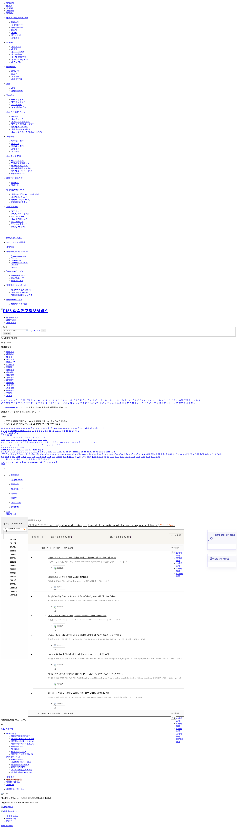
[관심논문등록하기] (39, 520)
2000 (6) (13, 584)
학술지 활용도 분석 (19, 166)
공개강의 (15, 38)
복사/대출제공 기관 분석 (21, 168)
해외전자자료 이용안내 (16, 285)
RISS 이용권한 (17, 119)
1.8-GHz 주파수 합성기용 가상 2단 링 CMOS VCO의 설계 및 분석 (78, 654)
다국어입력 (11, 323)
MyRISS (9, 8)
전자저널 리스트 (18, 275)
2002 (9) (13, 576)
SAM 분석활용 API (19, 224)
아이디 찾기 (16, 76)
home (8, 512)
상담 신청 (15, 144)
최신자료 (15, 183)
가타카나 (10, 354)
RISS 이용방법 (17, 99)
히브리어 (10, 370)
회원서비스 (11, 67)
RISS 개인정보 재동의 (15, 242)
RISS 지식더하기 (18, 102)
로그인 (9, 6)
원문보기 (60, 568)
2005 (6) (13, 565)
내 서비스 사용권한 (19, 59)
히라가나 (10, 352)
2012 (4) (13, 539)
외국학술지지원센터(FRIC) (22, 741)
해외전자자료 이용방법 (21, 129)
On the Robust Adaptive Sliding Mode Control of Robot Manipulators (77, 615)
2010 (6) (13, 547)
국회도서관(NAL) (18, 767)
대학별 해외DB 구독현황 (21, 295)
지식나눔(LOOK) (18, 752)
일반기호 (10, 390)
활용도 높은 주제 (18, 173)
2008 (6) (13, 554)
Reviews (14, 265)
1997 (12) (13, 595)
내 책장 (14, 49)
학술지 (14, 30)
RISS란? (14, 116)
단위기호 (10, 388)
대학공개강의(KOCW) (20, 736)
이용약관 (10, 777)
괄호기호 (10, 372)
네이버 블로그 (12, 816)
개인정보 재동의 (13, 782)
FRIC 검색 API (17, 222)
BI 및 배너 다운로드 (19, 107)
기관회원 (15, 749)
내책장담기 (56, 548)
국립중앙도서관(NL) (20, 764)
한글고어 (10, 359)
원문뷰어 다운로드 (14, 238)
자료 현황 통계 (17, 160)
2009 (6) (13, 550)
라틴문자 (10, 383)
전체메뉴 (10, 13)
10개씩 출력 (175, 548)
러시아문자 (11, 385)
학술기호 (10, 375)
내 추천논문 (16, 47)
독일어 (9, 367)
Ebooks (14, 258)
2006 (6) (13, 562)
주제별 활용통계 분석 (20, 163)
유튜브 (9, 821)
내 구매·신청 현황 (18, 57)
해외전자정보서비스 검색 (17, 251)
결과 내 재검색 (10, 338)
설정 (8, 84)
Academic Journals (18, 256)
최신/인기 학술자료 (14, 178)
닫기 (3, 464)
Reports (14, 267)
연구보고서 (16, 35)
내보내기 (44, 548)
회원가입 (10, 3)
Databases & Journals (14, 271)
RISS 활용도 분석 (13, 156)
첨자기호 (10, 380)
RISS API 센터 (12, 207)
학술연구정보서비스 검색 (17, 18)
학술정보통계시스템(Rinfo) (22, 739)
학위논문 (15, 22)
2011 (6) (13, 543)
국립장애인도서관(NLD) (21, 762)
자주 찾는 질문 (17, 141)
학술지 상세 (11, 514)
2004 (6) (13, 569)
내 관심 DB (16, 62)
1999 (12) (13, 587)
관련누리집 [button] (11, 733)
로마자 (9, 393)
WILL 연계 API (17, 216)
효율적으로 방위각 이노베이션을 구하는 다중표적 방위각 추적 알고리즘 (82, 557)
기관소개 (10, 785)
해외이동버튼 (7, 826)
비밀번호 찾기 (17, 79)
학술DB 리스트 (17, 278)
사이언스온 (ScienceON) (21, 772)
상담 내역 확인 (17, 146)
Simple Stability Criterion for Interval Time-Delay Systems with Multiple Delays (82, 596)
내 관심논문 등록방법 (20, 122)
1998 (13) (13, 591)
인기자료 (15, 185)
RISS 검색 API (17, 211)
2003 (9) (13, 573)
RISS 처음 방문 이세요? (16, 112)
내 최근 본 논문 (17, 52)
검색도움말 (11, 320)
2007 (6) (13, 558)
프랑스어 (10, 364)
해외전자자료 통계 (14, 299)
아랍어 (9, 396)
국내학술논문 (17, 25)
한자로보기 (68, 548)
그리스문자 (11, 362)
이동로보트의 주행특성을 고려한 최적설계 (68, 577)
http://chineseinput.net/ (10, 407)
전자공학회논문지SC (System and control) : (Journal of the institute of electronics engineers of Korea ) (101, 525)
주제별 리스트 (17, 281)
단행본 (14, 33)
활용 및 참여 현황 (18, 227)
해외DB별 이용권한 (19, 292)
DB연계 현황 (16, 105)
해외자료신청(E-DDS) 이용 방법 (25, 194)
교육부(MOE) (16, 759)
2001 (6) (13, 580)
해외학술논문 (17, 27)
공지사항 (10, 247)
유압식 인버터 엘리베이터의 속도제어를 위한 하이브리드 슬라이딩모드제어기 (85, 635)
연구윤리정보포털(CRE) (21, 770)
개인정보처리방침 (14, 779)
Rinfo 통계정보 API (19, 219)
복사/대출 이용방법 (19, 127)
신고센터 (15, 151)
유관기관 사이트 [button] (13, 757)
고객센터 (10, 10)
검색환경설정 (17, 91)
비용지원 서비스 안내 (20, 197)
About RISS (11, 95)
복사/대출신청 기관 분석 (21, 171)
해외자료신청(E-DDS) (15, 190)
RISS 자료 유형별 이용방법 (22, 124)
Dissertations (16, 260)
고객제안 (15, 149)
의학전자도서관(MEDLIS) (22, 754)
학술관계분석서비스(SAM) (22, 744)
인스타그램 (11, 818)
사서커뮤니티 (17, 746)
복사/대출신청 (176, 535)
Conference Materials (19, 262)
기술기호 (10, 377)
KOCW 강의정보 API (20, 214)
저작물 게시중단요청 (15, 789)
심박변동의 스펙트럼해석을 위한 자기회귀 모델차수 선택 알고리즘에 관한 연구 (85, 673)
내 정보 (14, 88)
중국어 (9, 357)
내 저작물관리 (17, 54)
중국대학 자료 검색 (19, 202)
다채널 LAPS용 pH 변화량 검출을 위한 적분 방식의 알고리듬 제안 (79, 693)
